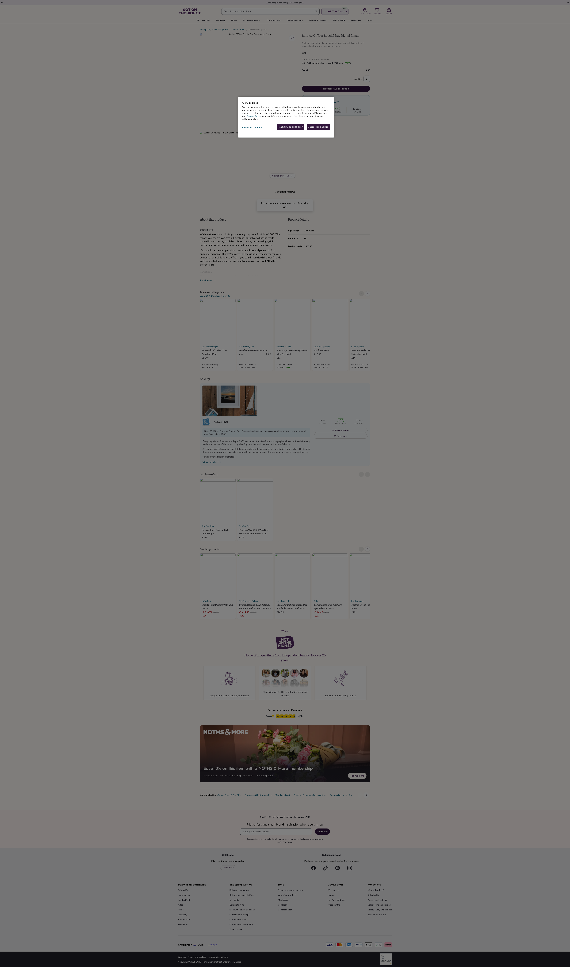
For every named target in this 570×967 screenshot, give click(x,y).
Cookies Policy (253, 116)
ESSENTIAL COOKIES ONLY (291, 127)
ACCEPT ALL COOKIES (318, 127)
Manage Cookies (252, 127)
